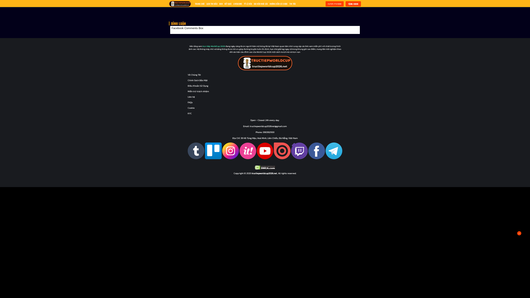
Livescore (237, 3)
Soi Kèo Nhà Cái (261, 3)
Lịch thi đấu (211, 3)
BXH (221, 3)
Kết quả (228, 3)
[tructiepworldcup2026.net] (180, 3)
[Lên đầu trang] (519, 233)
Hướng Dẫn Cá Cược (278, 3)
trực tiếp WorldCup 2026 (213, 46)
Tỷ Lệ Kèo (248, 3)
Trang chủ (200, 3)
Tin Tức (292, 3)
